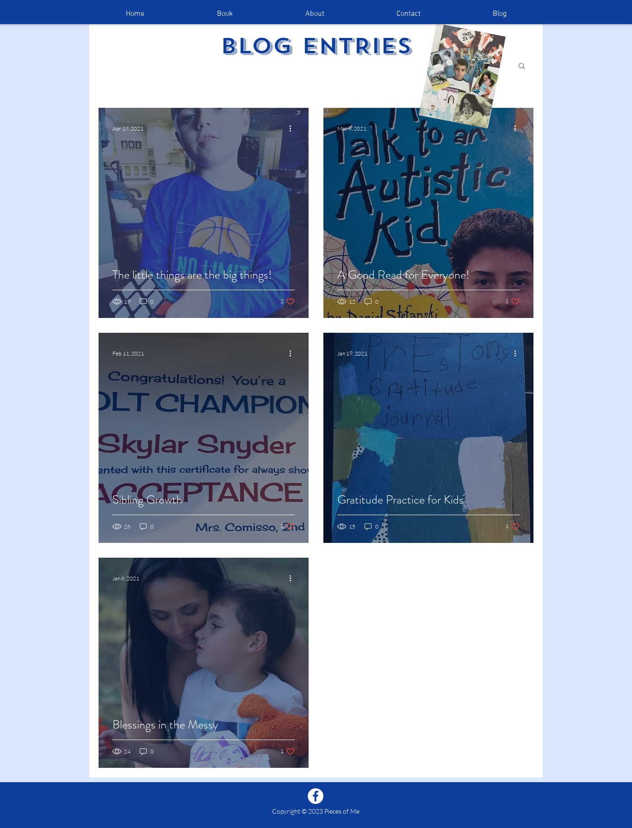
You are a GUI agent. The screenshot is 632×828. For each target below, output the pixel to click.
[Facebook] (315, 796)
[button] (521, 66)
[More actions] (293, 128)
